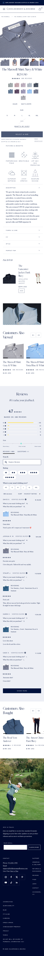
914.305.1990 (12, 863)
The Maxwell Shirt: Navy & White (22, 552)
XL (29, 115)
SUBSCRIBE (34, 847)
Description (11, 188)
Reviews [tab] (9, 452)
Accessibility (36, 893)
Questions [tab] (23, 452)
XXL (37, 115)
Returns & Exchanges (36, 870)
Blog (5, 910)
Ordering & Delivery (36, 863)
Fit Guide (6, 914)
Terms (5, 935)
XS (6, 487)
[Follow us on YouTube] (5, 882)
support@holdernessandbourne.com (15, 868)
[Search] (8, 9)
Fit (7, 237)
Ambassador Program (11, 926)
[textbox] (22, 462)
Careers (6, 918)
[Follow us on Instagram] (5, 877)
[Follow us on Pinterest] (22, 877)
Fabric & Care (11, 230)
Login (34, 884)
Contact (35, 888)
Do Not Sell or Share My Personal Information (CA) (13, 940)
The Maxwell (5, 16)
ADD (21, 291)
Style (8, 244)
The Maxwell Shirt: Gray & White (12, 364)
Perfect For (11, 250)
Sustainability (8, 905)
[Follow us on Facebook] (11, 877)
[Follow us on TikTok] (11, 882)
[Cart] (40, 9)
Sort (20, 494)
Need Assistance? (38, 140)
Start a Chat (14, 871)
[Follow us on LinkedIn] (16, 882)
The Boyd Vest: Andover (10, 739)
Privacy (6, 931)
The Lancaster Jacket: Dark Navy (24, 271)
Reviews (35, 875)
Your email (8, 843)
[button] (22, 78)
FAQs (34, 879)
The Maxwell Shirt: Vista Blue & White (24, 515)
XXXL (22, 121)
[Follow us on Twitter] (16, 877)
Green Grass (8, 922)
